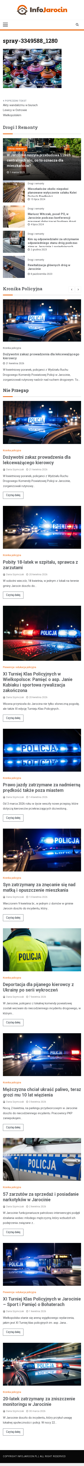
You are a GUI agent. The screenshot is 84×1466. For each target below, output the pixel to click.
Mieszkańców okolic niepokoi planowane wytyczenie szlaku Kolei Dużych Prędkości (52, 192)
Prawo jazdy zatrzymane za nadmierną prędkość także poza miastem (41, 787)
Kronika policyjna (12, 348)
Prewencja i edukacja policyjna (19, 667)
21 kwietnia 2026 (15, 363)
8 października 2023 (41, 274)
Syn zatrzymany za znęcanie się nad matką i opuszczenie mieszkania (39, 887)
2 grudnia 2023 (39, 249)
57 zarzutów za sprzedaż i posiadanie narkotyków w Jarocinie (41, 1197)
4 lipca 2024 (37, 224)
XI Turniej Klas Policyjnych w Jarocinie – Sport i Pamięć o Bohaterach (42, 1301)
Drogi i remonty (17, 149)
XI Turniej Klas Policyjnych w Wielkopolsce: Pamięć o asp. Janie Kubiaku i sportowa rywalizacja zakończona (37, 682)
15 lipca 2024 (38, 199)
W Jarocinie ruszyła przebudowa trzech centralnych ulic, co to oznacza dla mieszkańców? (39, 160)
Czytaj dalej (13, 495)
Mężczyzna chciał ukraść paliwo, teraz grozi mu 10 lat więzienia (42, 1092)
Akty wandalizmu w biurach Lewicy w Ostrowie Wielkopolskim (20, 110)
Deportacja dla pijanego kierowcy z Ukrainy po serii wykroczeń (38, 987)
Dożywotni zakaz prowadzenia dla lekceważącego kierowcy (41, 356)
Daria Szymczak (15, 469)
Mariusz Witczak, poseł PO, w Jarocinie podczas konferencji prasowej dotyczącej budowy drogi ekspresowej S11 (52, 219)
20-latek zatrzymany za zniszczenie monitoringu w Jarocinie (39, 1401)
